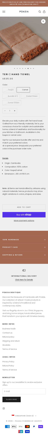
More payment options (24, 220)
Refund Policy (8, 365)
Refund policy (8, 337)
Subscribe (11, 399)
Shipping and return (11, 341)
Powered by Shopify (32, 421)
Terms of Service (9, 349)
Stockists (6, 345)
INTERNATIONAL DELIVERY (24, 276)
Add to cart (24, 207)
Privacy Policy (8, 361)
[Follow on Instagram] (3, 408)
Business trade (9, 328)
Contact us (7, 333)
